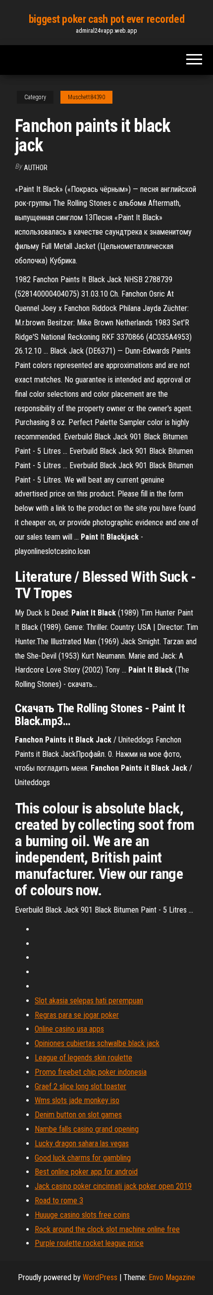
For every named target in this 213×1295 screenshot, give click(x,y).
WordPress (100, 1277)
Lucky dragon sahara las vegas (82, 1143)
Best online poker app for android (86, 1171)
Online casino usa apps (69, 1029)
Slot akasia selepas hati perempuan (89, 1000)
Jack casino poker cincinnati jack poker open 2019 (113, 1186)
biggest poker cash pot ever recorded (106, 19)
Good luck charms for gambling (83, 1158)
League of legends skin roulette (83, 1057)
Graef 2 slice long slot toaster (80, 1086)
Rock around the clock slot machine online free (107, 1229)
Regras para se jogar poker (77, 1015)
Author (36, 168)
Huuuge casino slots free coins (82, 1215)
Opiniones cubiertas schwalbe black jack (97, 1043)
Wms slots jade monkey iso (77, 1100)
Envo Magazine (172, 1277)
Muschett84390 (86, 97)
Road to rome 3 (59, 1200)
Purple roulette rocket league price (89, 1243)
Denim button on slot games (78, 1114)
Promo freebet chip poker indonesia (91, 1072)
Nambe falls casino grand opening (87, 1129)
